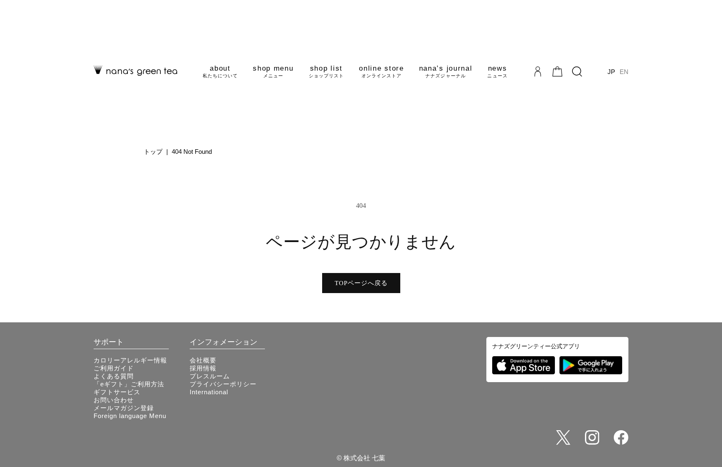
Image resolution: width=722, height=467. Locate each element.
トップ (153, 151)
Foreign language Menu (130, 415)
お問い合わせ (114, 399)
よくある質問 (114, 376)
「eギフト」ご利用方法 (129, 384)
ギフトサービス (117, 392)
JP (611, 71)
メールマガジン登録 (124, 407)
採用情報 (203, 368)
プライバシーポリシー (223, 384)
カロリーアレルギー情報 (130, 360)
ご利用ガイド (114, 368)
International (209, 392)
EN (624, 71)
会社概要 (203, 360)
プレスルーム (210, 376)
